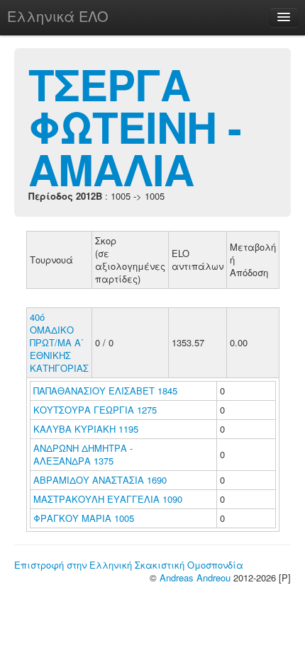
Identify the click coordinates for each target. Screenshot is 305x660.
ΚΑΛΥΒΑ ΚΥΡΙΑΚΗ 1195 (85, 429)
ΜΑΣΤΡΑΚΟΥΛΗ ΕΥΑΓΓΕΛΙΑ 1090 (107, 499)
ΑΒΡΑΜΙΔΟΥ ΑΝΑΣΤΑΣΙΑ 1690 (100, 480)
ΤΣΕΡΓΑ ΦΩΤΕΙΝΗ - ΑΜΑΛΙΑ (134, 126)
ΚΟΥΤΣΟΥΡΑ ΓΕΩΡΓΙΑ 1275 (95, 409)
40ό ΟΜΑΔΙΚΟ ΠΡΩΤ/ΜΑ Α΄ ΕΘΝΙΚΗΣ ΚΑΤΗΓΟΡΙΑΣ (59, 342)
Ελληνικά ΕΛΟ (58, 16)
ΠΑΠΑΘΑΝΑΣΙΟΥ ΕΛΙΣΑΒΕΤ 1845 (105, 390)
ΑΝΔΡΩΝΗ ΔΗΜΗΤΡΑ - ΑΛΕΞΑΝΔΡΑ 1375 (83, 454)
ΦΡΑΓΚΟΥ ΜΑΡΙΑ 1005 (83, 518)
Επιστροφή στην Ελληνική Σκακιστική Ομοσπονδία (128, 564)
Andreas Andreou (195, 577)
